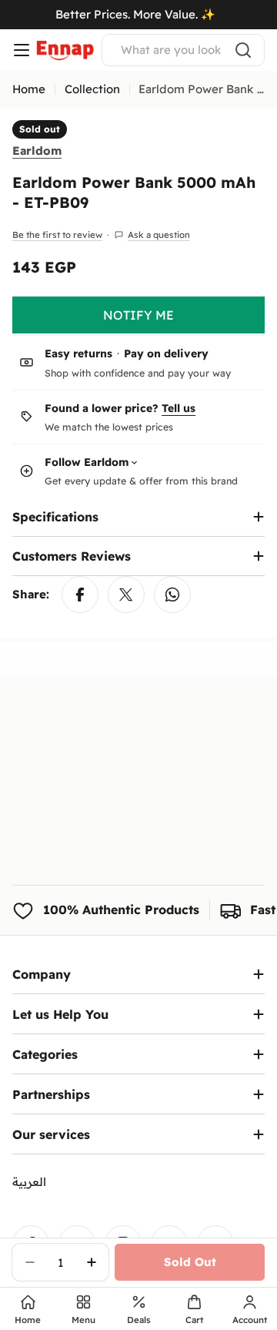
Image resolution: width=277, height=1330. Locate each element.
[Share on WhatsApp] (172, 594)
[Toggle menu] (21, 50)
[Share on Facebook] (80, 594)
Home (28, 89)
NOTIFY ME (138, 315)
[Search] (243, 50)
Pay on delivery (166, 353)
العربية (29, 1181)
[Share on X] (126, 594)
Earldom (37, 150)
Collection (92, 89)
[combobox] (183, 50)
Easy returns (78, 353)
